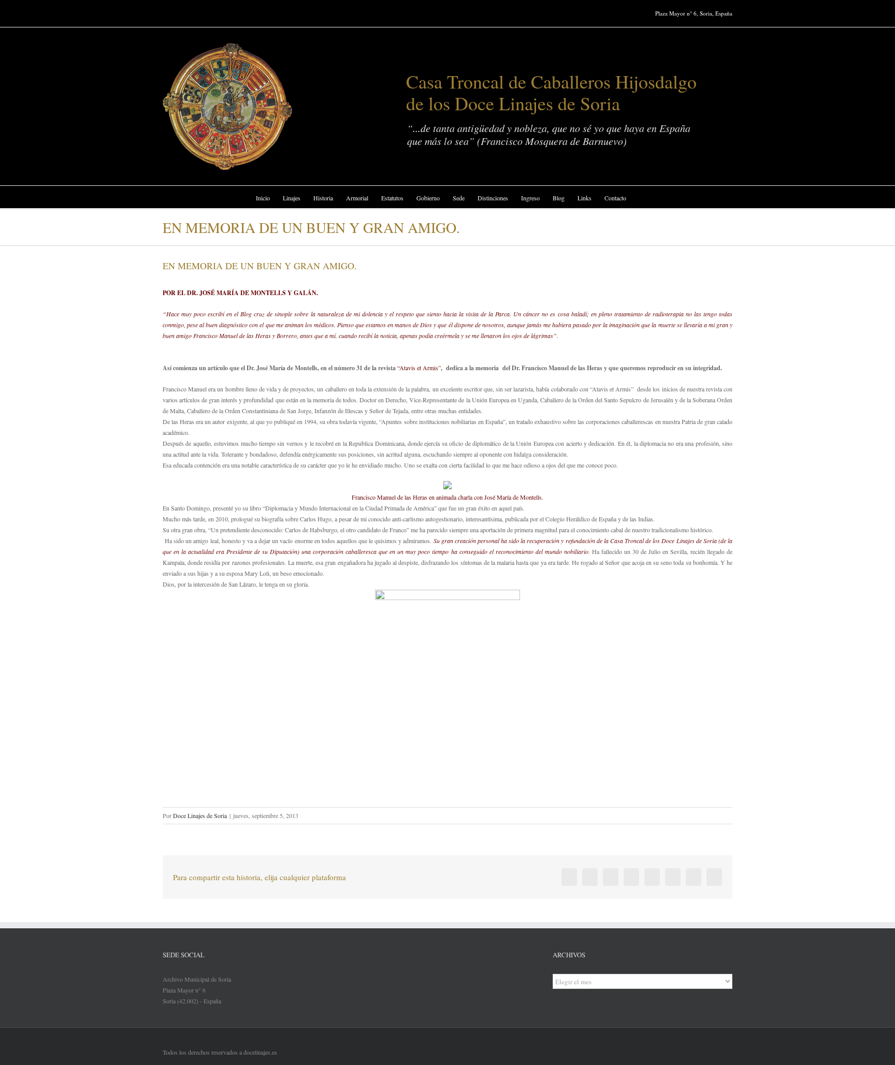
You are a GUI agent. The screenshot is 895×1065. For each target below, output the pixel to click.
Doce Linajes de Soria (200, 815)
